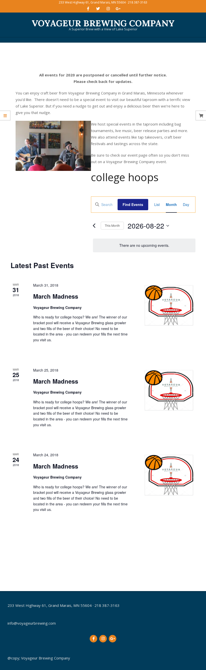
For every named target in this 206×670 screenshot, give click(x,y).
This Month (112, 225)
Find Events (133, 204)
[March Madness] (168, 305)
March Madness (55, 296)
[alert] (144, 245)
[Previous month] (94, 226)
